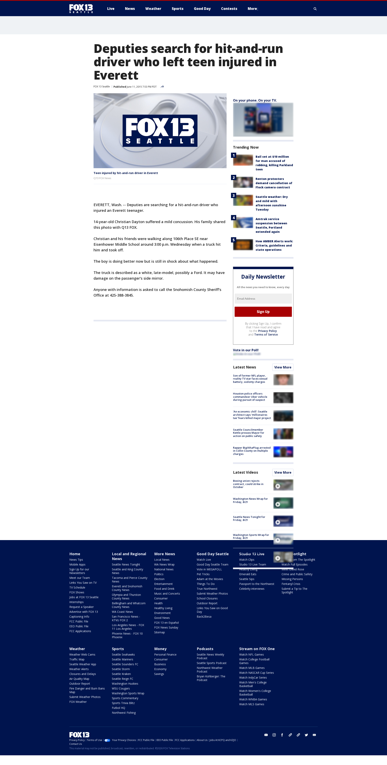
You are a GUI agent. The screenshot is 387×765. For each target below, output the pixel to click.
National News (164, 569)
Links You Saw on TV (83, 583)
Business (160, 664)
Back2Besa (204, 616)
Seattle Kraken (121, 674)
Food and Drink (164, 589)
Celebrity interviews (251, 589)
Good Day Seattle (213, 553)
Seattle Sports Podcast (212, 663)
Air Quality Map (79, 679)
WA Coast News (122, 612)
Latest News (244, 367)
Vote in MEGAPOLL (209, 569)
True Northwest (207, 589)
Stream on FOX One (257, 648)
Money (160, 648)
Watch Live (204, 559)
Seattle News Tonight (126, 564)
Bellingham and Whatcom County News (129, 605)
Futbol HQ (118, 708)
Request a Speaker (81, 607)
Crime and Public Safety (297, 574)
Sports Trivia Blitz (123, 703)
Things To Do (206, 584)
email (314, 735)
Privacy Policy (267, 331)
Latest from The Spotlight (298, 559)
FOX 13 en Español (166, 622)
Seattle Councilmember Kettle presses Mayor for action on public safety (248, 433)
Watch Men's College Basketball (253, 684)
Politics (158, 574)
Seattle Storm (121, 669)
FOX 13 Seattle (102, 86)
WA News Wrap (164, 564)
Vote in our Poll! (246, 350)
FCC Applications (80, 631)
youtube (266, 735)
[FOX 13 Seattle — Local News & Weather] (82, 9)
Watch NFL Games (251, 654)
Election (159, 579)
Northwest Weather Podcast (210, 669)
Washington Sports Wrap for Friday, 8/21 (251, 536)
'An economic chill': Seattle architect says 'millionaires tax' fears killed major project (252, 415)
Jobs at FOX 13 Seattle (84, 597)
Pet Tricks (203, 574)
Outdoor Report (207, 603)
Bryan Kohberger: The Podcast (211, 678)
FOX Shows (76, 592)
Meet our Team (79, 578)
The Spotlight (294, 553)
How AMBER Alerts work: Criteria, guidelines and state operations (274, 245)
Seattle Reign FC (122, 679)
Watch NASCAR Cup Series (256, 673)
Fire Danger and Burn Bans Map (87, 690)
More (252, 8)
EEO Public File (78, 626)
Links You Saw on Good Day (212, 610)
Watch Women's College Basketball (255, 692)
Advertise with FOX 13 (83, 612)
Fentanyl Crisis (291, 584)
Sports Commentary (125, 698)
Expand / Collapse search (315, 9)
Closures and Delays (82, 674)
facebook (282, 735)
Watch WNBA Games (253, 699)
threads (298, 735)
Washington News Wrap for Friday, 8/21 (250, 500)
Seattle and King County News (127, 571)
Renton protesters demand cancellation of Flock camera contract (274, 183)
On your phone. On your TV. (255, 100)
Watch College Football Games (254, 661)
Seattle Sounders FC (125, 664)
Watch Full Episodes (295, 564)
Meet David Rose (293, 569)
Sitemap (159, 632)
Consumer (161, 598)
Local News (162, 559)
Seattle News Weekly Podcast (210, 656)
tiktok (290, 735)
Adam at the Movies (210, 579)
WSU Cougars (121, 688)
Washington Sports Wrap (128, 693)
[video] (283, 485)
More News (164, 553)
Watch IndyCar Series (253, 677)
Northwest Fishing (124, 713)
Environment (162, 613)
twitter (306, 735)
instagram (274, 735)
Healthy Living (163, 608)
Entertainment (163, 584)
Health (158, 603)
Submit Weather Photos (212, 593)
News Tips (76, 559)
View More (282, 367)
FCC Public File (78, 621)
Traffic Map (76, 659)
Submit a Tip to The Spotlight (294, 590)
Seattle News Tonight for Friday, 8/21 (249, 518)
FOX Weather (78, 702)
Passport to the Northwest (256, 584)
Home (74, 553)
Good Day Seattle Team (212, 564)
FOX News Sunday (166, 627)
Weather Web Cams (82, 654)
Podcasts (205, 648)
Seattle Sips (246, 579)
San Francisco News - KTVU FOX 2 (126, 618)
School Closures (207, 598)
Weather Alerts (79, 669)
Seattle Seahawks (123, 654)
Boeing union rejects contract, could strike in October (248, 484)
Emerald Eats (247, 574)
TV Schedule (77, 587)
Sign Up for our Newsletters (79, 571)
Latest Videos (245, 472)
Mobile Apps (77, 564)
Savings (159, 674)
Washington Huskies (125, 683)
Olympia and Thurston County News (126, 596)
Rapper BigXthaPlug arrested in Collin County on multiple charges (252, 451)
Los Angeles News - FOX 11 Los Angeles (128, 627)
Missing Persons (292, 579)
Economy (160, 669)
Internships (76, 602)
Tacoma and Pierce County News (129, 579)
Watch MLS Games (251, 704)
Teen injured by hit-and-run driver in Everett (126, 173)
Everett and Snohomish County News (127, 588)
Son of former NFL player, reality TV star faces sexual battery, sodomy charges (250, 379)
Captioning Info (79, 616)
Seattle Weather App (82, 664)
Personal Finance (165, 654)
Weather (77, 648)
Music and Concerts (167, 593)
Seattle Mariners (122, 659)
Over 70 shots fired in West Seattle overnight (250, 554)
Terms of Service (266, 334)
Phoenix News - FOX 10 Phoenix (127, 635)
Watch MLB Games (252, 668)
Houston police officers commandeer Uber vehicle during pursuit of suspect (250, 397)
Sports (118, 648)
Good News (162, 618)
